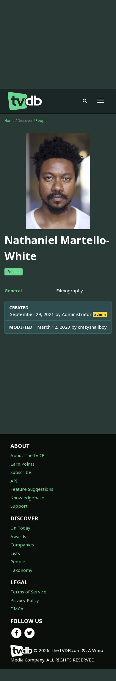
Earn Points (22, 464)
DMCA (16, 608)
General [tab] (13, 290)
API (14, 481)
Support (19, 506)
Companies (22, 545)
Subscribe (20, 472)
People (42, 120)
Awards (18, 536)
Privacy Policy (24, 600)
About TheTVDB (27, 455)
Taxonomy (21, 570)
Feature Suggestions (31, 489)
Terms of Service (28, 592)
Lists (15, 553)
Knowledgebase (27, 498)
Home (9, 120)
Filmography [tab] (69, 290)
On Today (20, 528)
